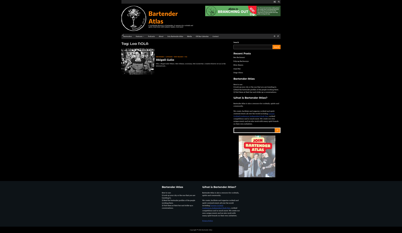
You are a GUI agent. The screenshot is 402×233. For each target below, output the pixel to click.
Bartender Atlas (163, 17)
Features (139, 36)
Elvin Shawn (238, 65)
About (161, 36)
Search (236, 42)
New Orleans (178, 56)
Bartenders (127, 36)
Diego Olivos (238, 72)
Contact (216, 36)
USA (186, 56)
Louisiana (169, 56)
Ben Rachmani (239, 57)
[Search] (277, 130)
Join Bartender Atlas (175, 36)
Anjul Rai (236, 68)
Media (189, 36)
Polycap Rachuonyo (241, 61)
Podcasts (151, 36)
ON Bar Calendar (202, 36)
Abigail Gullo (165, 59)
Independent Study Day (259, 116)
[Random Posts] (275, 2)
